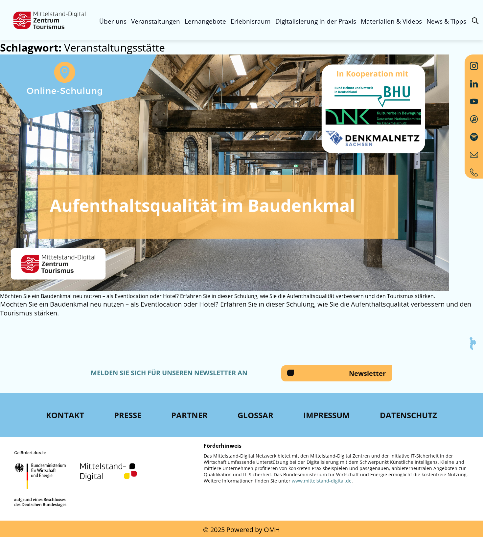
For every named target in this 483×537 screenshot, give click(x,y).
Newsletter (367, 373)
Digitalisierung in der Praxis (315, 21)
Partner (189, 415)
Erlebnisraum (251, 21)
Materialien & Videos (391, 21)
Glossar (255, 415)
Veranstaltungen (155, 21)
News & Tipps (446, 21)
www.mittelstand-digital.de (322, 481)
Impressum (326, 415)
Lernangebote (205, 21)
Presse (127, 415)
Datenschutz (408, 415)
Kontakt (65, 415)
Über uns (112, 21)
